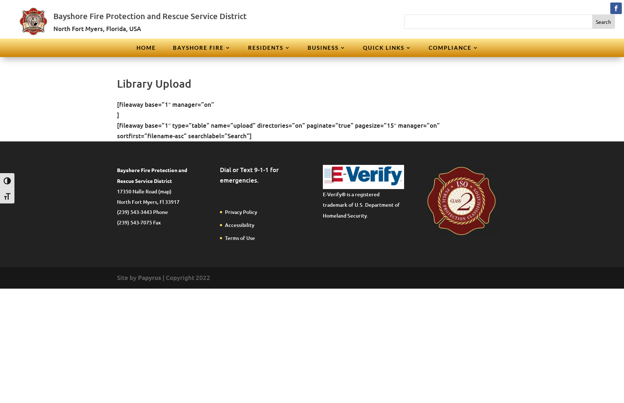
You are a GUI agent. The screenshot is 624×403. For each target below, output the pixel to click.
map (165, 191)
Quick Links (383, 48)
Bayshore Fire (198, 48)
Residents (265, 48)
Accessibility (239, 225)
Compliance (450, 48)
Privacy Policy (241, 212)
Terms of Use (240, 238)
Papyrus (149, 277)
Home (146, 48)
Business (323, 48)
